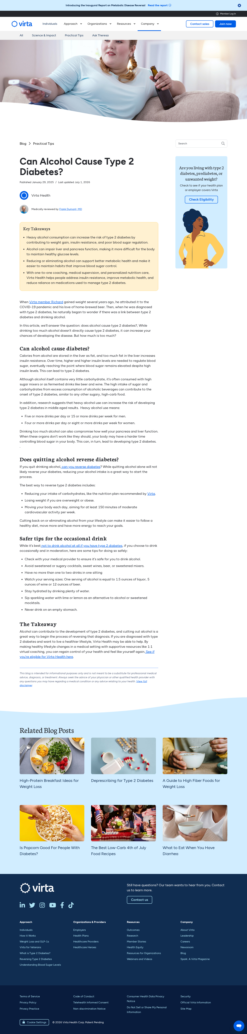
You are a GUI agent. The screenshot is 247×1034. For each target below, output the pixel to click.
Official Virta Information (195, 1002)
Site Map (185, 1008)
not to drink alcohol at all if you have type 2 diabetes (81, 546)
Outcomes (133, 930)
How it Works (28, 935)
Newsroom (187, 947)
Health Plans (81, 935)
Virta (151, 494)
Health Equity (135, 947)
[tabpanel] (52, 768)
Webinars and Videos (139, 959)
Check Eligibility (201, 200)
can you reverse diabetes (80, 467)
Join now (225, 24)
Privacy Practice (29, 1008)
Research (132, 935)
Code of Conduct (83, 996)
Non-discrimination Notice (89, 1008)
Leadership (187, 935)
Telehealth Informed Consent (91, 1002)
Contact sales (199, 24)
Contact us (139, 900)
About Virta (187, 930)
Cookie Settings (34, 1022)
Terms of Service (30, 996)
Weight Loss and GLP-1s (34, 941)
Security (185, 996)
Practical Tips (74, 35)
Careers (185, 941)
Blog (23, 144)
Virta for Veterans (30, 947)
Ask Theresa (100, 35)
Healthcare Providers (85, 941)
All (21, 35)
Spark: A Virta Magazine (195, 959)
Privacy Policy (28, 1002)
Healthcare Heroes (84, 947)
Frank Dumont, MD (70, 209)
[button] (72, 24)
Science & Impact (44, 35)
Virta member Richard (46, 302)
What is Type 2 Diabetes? (35, 953)
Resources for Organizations (144, 953)
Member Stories (136, 941)
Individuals (26, 930)
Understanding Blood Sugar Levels (40, 964)
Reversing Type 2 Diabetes (36, 959)
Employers (79, 930)
